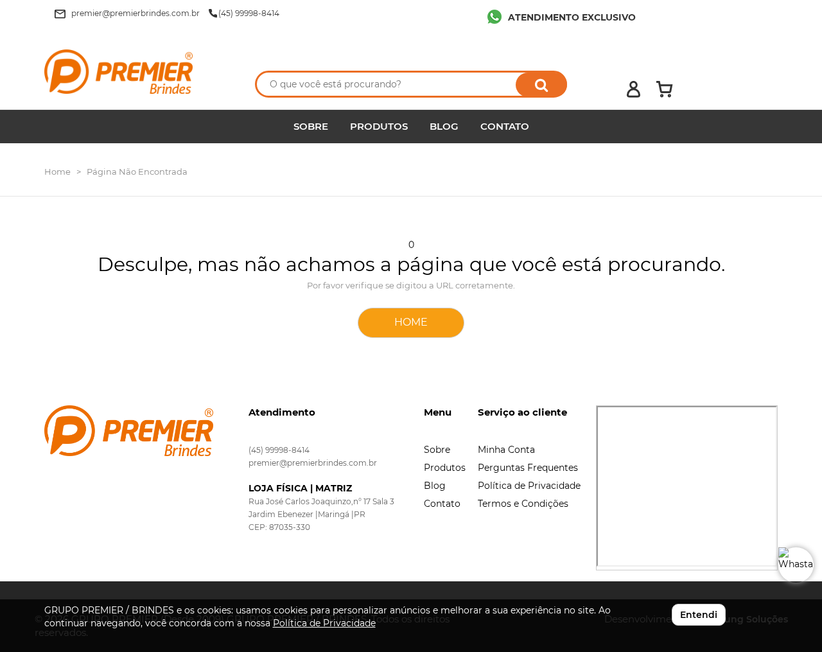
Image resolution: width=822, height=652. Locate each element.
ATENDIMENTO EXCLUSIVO (572, 17)
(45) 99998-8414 (279, 450)
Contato (442, 503)
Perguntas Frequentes (528, 467)
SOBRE (310, 126)
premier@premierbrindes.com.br (313, 463)
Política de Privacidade (529, 485)
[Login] (633, 89)
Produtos (445, 467)
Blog (435, 485)
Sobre (437, 449)
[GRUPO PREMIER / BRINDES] (136, 71)
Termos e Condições (523, 503)
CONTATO (504, 126)
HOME (411, 322)
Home (57, 171)
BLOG (444, 126)
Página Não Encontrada (137, 171)
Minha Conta (506, 449)
